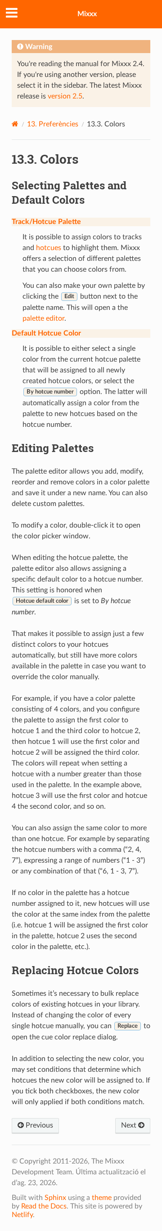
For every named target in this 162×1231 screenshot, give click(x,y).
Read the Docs (44, 1206)
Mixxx (87, 14)
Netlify (22, 1214)
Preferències (52, 124)
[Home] (15, 124)
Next (129, 1125)
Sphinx (55, 1197)
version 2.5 (65, 96)
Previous (38, 1125)
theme (102, 1197)
